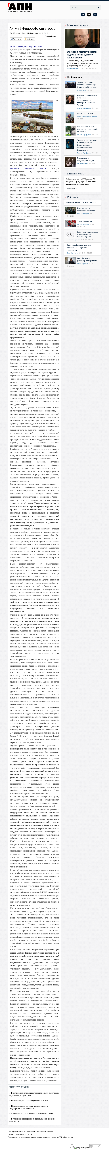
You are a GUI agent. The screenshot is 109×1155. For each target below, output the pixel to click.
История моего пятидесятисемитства (86, 209)
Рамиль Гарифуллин (84, 108)
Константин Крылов (73, 240)
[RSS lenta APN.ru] (95, 14)
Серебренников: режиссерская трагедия (87, 259)
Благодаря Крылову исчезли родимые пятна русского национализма (82, 54)
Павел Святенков (73, 68)
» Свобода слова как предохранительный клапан (31, 1113)
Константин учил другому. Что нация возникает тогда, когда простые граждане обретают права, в (82, 63)
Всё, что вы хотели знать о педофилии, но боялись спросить (87, 234)
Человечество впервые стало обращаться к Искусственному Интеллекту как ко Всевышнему (87, 145)
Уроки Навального (84, 221)
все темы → (72, 188)
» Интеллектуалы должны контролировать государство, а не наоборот (28, 1107)
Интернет (69, 182)
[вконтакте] (83, 14)
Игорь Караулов (82, 264)
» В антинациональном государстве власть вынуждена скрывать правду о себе (34, 1094)
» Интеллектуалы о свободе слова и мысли (29, 1100)
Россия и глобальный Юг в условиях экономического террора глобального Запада (87, 100)
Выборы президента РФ (75, 179)
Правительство (82, 185)
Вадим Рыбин (81, 90)
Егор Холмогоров (83, 213)
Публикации (32, 33)
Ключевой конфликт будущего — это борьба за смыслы (87, 129)
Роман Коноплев (82, 163)
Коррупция (79, 181)
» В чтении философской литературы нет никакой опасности (32, 1120)
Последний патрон (85, 113)
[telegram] (89, 14)
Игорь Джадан (51, 36)
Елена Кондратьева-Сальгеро (87, 116)
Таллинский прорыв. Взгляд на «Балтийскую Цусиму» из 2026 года (87, 84)
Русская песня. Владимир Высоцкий (85, 159)
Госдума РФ (90, 179)
